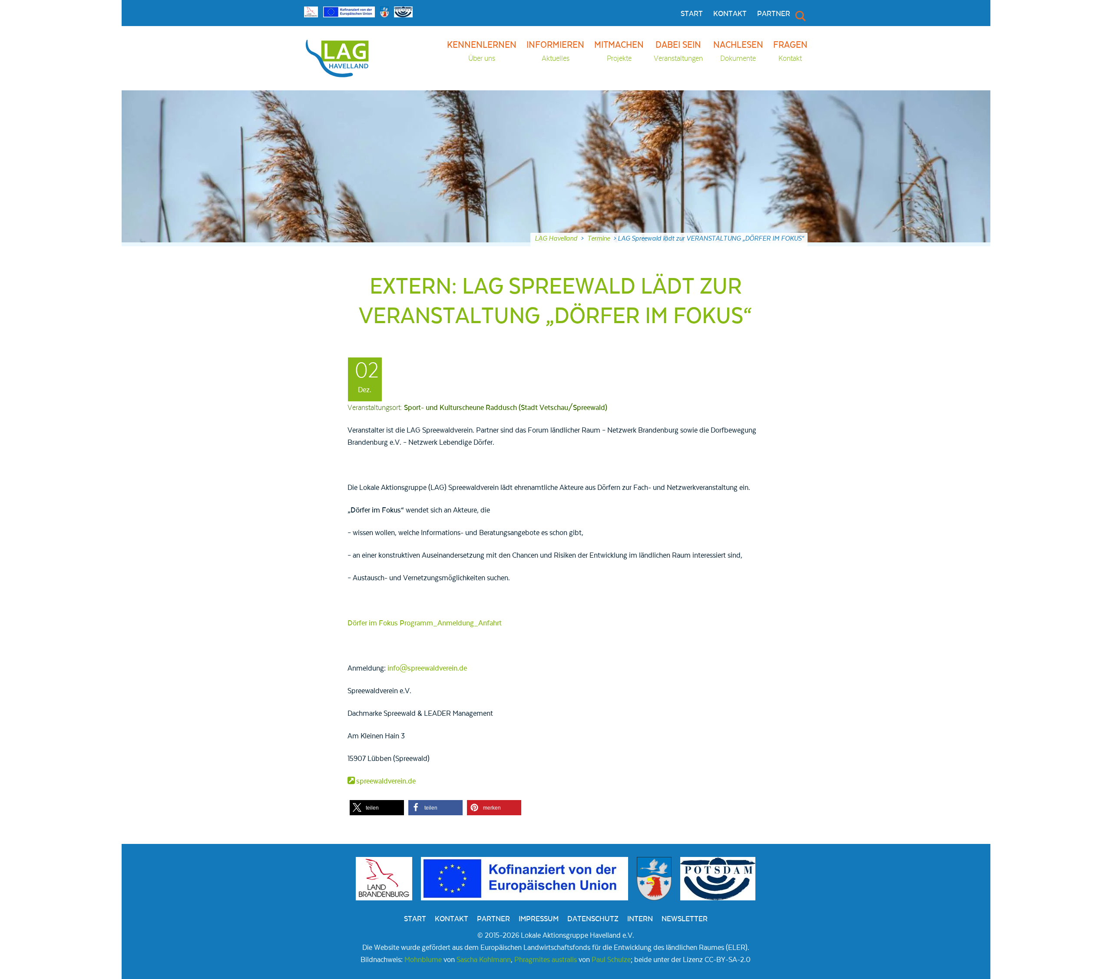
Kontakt (730, 14)
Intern (640, 919)
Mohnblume (423, 960)
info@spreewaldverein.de (427, 668)
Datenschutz (593, 919)
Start (692, 14)
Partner (773, 14)
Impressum (539, 919)
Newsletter (685, 919)
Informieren (555, 51)
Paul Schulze (611, 960)
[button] (377, 807)
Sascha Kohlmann (484, 960)
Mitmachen (619, 51)
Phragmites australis (545, 960)
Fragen (790, 51)
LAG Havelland (556, 238)
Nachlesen (738, 51)
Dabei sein (678, 51)
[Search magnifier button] (799, 15)
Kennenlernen (481, 51)
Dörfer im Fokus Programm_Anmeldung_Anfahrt (425, 623)
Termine (598, 238)
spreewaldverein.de (386, 781)
